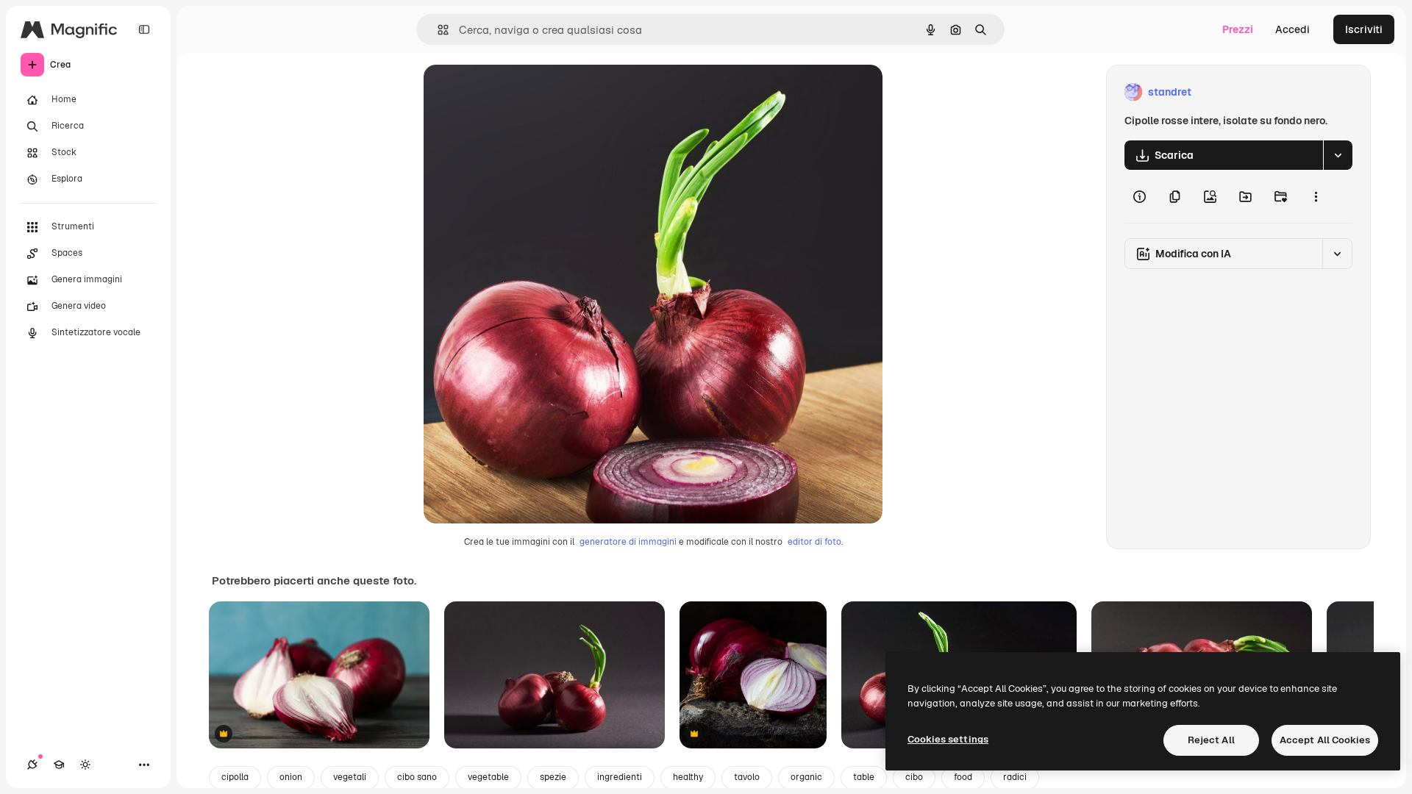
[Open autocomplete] (437, 29)
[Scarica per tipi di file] (1337, 155)
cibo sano (417, 777)
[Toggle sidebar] (144, 29)
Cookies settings (948, 739)
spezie (553, 777)
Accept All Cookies (1325, 740)
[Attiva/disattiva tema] (85, 764)
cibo (914, 777)
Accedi (1292, 29)
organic (806, 777)
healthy (688, 777)
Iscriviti (1364, 29)
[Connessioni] (32, 764)
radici (1015, 777)
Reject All (1211, 740)
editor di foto (814, 542)
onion (290, 777)
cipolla (235, 777)
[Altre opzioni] (1315, 196)
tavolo (747, 777)
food (963, 777)
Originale (520, 92)
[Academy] (59, 764)
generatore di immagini (628, 542)
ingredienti (619, 777)
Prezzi (1237, 29)
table (863, 777)
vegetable (488, 777)
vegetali (349, 777)
